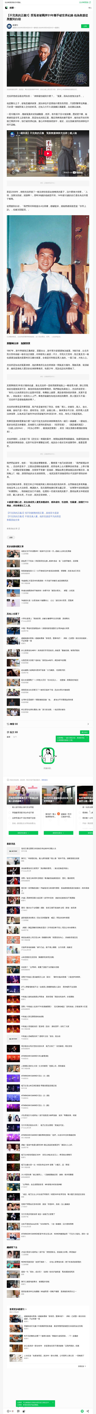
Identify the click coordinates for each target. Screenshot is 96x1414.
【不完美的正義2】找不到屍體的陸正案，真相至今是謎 (33, 513)
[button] (10, 1411)
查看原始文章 (13, 520)
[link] (18, 1411)
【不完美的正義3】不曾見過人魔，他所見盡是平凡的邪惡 (34, 516)
